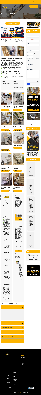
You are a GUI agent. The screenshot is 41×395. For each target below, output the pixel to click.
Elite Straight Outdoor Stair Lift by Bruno (17, 127)
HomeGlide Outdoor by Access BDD (18, 168)
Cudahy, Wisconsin (31, 164)
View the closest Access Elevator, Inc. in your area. (33, 1)
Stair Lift (20, 201)
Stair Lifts (10, 15)
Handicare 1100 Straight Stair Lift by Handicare (5, 147)
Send (28, 84)
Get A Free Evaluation (5, 110)
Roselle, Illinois (30, 234)
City (27, 52)
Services (5, 15)
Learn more (9, 44)
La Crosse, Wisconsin (31, 199)
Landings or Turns (15, 63)
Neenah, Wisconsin (31, 217)
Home (2, 15)
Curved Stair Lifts (30, 64)
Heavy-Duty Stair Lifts (31, 65)
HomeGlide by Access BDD (18, 145)
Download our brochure (30, 152)
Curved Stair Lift (17, 234)
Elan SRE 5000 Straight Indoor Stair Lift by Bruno (6, 107)
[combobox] (36, 54)
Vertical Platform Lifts (20, 268)
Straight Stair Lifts (30, 63)
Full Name (28, 35)
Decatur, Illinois (31, 181)
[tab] (12, 307)
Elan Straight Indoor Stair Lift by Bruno (18, 107)
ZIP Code (28, 55)
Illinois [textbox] (35, 53)
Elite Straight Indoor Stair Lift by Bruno (6, 127)
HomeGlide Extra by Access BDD (5, 168)
